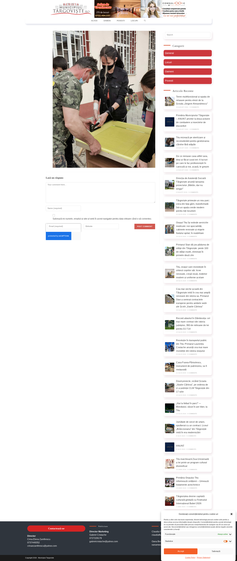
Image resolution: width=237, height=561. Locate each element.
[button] (231, 514)
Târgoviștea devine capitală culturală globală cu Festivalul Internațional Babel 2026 (191, 499)
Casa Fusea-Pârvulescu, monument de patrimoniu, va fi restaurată (191, 366)
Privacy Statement (203, 557)
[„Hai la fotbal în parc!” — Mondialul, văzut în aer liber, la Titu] (169, 408)
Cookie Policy (190, 557)
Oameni (169, 71)
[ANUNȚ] (169, 447)
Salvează (216, 551)
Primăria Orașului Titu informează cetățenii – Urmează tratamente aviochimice (192, 481)
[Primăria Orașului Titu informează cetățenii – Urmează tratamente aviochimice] (169, 482)
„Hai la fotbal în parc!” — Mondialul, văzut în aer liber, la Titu (191, 407)
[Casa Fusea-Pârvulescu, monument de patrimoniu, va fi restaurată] (169, 367)
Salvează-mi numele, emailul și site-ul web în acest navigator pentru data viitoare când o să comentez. (102, 219)
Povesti (169, 80)
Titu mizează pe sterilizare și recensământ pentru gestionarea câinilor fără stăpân (192, 141)
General (169, 53)
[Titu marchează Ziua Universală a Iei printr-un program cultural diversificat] (169, 463)
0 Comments (194, 107)
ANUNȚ (180, 446)
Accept (181, 551)
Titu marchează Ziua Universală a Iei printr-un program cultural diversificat (192, 462)
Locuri (168, 62)
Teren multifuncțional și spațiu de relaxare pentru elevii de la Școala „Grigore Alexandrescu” (193, 100)
